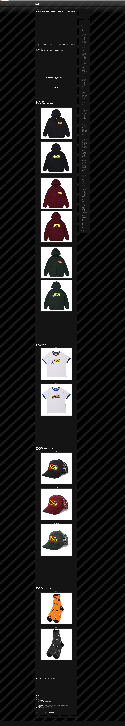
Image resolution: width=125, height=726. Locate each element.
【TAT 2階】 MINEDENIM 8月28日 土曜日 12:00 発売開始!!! (84, 63)
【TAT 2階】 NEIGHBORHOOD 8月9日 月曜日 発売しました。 (84, 189)
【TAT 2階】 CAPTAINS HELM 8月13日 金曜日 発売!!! (84, 184)
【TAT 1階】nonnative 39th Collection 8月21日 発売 (84, 107)
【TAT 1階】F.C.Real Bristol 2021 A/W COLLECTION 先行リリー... (84, 209)
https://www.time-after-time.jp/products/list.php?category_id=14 (57, 705)
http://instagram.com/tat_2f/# (48, 706)
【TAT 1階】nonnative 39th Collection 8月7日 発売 (84, 200)
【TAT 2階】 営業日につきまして (84, 122)
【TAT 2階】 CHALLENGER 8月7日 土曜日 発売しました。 (84, 196)
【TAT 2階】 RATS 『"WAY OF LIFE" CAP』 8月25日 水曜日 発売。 (84, 79)
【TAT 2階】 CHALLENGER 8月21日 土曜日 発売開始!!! (84, 103)
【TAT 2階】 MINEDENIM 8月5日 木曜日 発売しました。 (84, 212)
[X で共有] (51, 712)
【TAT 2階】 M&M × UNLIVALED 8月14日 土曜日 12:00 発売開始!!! (84, 162)
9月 (82, 30)
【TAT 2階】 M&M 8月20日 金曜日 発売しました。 (84, 111)
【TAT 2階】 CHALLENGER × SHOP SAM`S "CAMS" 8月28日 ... (84, 54)
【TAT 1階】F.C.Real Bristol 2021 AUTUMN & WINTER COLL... (84, 119)
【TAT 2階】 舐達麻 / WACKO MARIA (84, 50)
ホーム (56, 717)
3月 (82, 224)
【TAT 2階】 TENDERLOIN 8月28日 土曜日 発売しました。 (84, 46)
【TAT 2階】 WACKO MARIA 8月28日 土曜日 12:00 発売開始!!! (84, 58)
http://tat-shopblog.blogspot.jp (47, 707)
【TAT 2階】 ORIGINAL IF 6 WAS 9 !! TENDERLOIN (84, 204)
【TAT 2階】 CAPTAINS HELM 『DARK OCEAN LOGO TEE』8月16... (84, 130)
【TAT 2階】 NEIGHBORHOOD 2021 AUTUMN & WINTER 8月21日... (84, 87)
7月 (82, 219)
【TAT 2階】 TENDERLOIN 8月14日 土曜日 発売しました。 (84, 139)
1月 (82, 227)
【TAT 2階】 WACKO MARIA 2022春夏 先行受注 (84, 34)
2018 (82, 231)
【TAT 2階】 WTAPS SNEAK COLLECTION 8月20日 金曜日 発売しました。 (84, 114)
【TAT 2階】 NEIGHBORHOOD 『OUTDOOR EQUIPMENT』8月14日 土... (84, 152)
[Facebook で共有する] (52, 712)
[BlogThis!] (50, 712)
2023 (82, 22)
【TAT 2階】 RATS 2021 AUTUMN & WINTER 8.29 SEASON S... (83, 42)
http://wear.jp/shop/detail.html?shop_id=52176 (51, 708)
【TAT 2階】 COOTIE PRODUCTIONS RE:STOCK (84, 216)
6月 (82, 220)
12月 (82, 26)
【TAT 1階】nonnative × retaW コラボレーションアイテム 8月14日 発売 (84, 180)
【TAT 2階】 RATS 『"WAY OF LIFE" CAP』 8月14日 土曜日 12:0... (84, 157)
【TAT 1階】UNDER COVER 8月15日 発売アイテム (84, 135)
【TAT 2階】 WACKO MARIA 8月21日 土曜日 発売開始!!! (84, 92)
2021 (82, 25)
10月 (82, 29)
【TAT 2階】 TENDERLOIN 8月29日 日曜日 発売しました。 (84, 38)
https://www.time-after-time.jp (52, 704)
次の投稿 (37, 717)
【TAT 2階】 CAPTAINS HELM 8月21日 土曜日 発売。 (84, 99)
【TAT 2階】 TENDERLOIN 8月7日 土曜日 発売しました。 (84, 193)
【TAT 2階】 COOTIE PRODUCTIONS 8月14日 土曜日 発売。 (84, 171)
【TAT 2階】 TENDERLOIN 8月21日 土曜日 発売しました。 (84, 83)
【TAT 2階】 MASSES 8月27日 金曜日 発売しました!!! (84, 74)
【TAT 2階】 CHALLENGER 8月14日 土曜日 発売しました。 (84, 143)
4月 (82, 223)
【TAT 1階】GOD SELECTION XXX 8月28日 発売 (84, 70)
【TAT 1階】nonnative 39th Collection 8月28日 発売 (84, 67)
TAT (37, 4)
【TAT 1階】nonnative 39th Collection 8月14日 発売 (84, 175)
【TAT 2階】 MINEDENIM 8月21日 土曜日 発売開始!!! (84, 96)
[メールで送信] (49, 712)
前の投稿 (75, 717)
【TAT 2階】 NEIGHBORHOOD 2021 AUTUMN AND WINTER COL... (84, 126)
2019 (82, 230)
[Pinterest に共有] (53, 712)
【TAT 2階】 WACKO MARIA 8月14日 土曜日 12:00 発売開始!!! (84, 147)
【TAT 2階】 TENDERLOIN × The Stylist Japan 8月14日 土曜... (84, 167)
